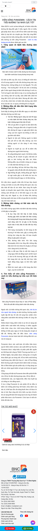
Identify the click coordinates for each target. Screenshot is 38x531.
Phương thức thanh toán (8, 519)
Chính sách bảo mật (7, 523)
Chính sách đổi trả (7, 521)
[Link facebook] (22, 515)
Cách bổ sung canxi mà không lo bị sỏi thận (16, 445)
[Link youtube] (27, 515)
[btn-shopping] (5, 6)
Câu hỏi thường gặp (7, 514)
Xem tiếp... (5, 450)
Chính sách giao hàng (8, 516)
